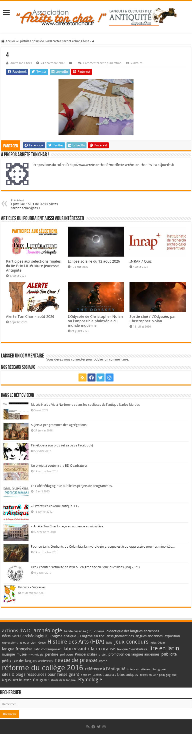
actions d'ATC (17, 631)
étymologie (90, 680)
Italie (109, 642)
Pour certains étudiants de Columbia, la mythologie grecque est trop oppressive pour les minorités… (103, 546)
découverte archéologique (25, 636)
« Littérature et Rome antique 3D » (55, 506)
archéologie (48, 630)
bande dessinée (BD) (78, 631)
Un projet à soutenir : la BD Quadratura (59, 465)
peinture (51, 654)
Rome (103, 661)
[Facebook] (92, 377)
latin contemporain (48, 649)
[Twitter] (100, 377)
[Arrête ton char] (96, 17)
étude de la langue (63, 680)
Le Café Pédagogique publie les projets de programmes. (71, 486)
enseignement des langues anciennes (134, 636)
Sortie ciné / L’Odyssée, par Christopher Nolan (153, 318)
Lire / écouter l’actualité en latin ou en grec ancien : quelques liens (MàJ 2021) (85, 567)
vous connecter (74, 359)
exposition (172, 636)
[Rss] (82, 377)
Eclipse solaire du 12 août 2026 (94, 261)
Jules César (157, 642)
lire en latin (164, 648)
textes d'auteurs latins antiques (115, 675)
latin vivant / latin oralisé (89, 648)
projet (102, 654)
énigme (41, 679)
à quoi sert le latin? (16, 680)
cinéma (99, 631)
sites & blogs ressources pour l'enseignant (40, 674)
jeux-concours (131, 641)
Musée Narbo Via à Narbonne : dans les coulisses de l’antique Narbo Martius (85, 404)
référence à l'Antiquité (105, 669)
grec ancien (28, 642)
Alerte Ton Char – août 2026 (30, 316)
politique (66, 654)
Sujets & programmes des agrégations (58, 425)
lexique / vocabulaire (132, 649)
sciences (133, 669)
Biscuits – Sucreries (32, 587)
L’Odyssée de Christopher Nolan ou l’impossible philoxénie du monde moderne (95, 321)
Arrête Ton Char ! (21, 63)
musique (8, 654)
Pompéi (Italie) (86, 654)
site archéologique (153, 669)
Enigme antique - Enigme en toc (77, 636)
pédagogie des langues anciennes (27, 661)
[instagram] (110, 377)
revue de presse (76, 660)
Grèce (42, 642)
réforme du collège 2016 (42, 668)
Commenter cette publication (102, 63)
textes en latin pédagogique (158, 675)
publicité (169, 654)
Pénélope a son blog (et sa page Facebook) (62, 445)
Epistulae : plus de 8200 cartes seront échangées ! (53, 41)
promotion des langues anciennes (133, 654)
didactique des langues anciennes (132, 631)
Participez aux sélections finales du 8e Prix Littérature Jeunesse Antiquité (33, 266)
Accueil (10, 41)
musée (21, 654)
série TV (86, 675)
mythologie (35, 654)
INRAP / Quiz (141, 261)
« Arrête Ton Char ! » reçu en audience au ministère (67, 526)
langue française (17, 648)
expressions (10, 642)
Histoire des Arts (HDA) (76, 642)
